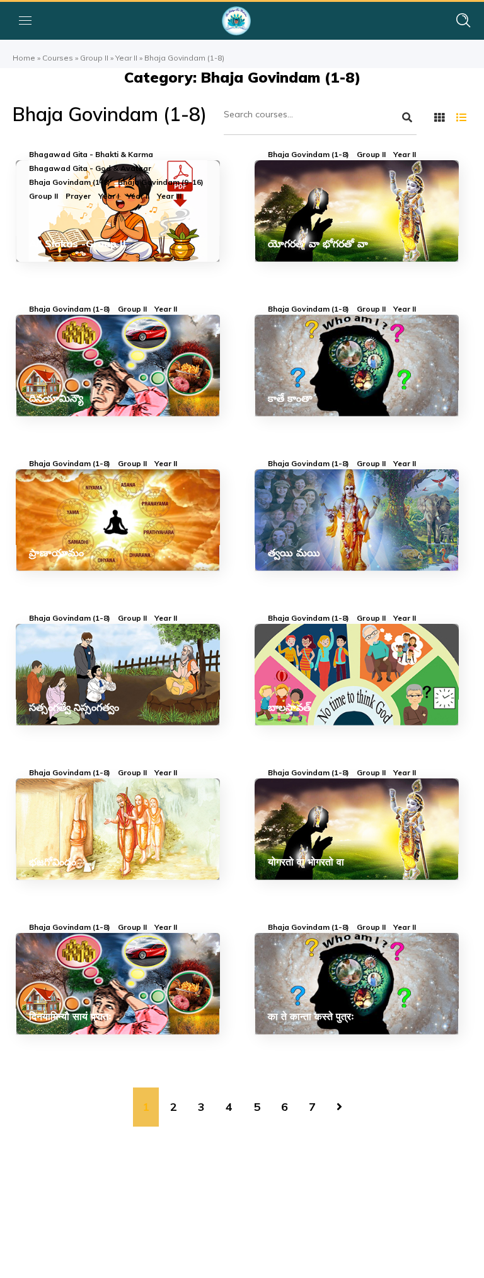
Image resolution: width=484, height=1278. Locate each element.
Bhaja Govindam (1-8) (69, 182)
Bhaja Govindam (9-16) (161, 182)
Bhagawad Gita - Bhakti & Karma (91, 154)
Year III (169, 196)
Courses (57, 57)
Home (24, 57)
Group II (94, 57)
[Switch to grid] (439, 117)
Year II (126, 57)
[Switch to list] (461, 117)
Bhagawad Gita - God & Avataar (90, 168)
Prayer (78, 196)
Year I (108, 196)
